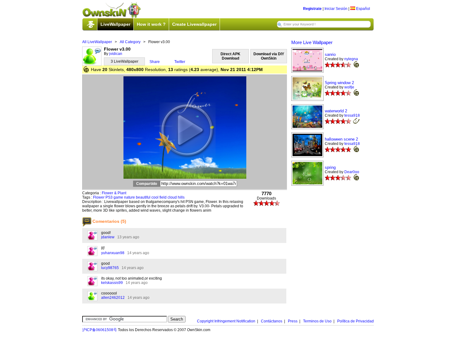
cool (155, 197)
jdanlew (107, 237)
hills (181, 197)
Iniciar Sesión (335, 9)
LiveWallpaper (115, 24)
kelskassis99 (112, 283)
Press (292, 321)
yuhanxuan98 (112, 253)
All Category (130, 42)
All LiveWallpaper (97, 42)
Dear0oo (351, 172)
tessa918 (352, 115)
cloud (172, 197)
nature (129, 197)
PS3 (109, 197)
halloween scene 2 (341, 139)
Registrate (312, 9)
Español (362, 9)
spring (330, 167)
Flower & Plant (114, 193)
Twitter (179, 62)
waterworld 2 (336, 111)
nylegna (351, 59)
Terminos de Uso (317, 321)
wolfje (349, 87)
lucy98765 (110, 268)
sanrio (330, 54)
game (118, 197)
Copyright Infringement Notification (226, 321)
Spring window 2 (339, 82)
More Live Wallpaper (312, 42)
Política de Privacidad (355, 321)
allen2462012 (113, 297)
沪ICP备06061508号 (99, 330)
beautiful (143, 197)
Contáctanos (271, 321)
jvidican (115, 54)
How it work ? (151, 24)
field (163, 197)
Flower (99, 197)
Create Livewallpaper (194, 24)
